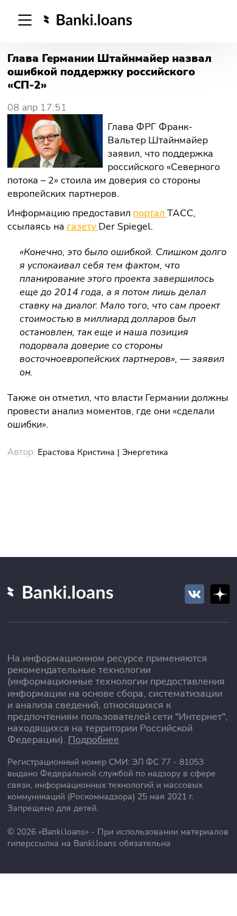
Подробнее (93, 740)
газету (82, 226)
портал (150, 213)
